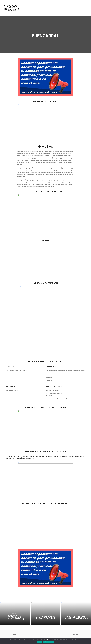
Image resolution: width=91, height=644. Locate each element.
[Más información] (86, 8)
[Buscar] (83, 8)
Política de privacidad (49, 641)
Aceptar (40, 641)
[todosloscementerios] (12, 8)
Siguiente (75, 634)
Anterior (15, 634)
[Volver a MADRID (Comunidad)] (45, 634)
